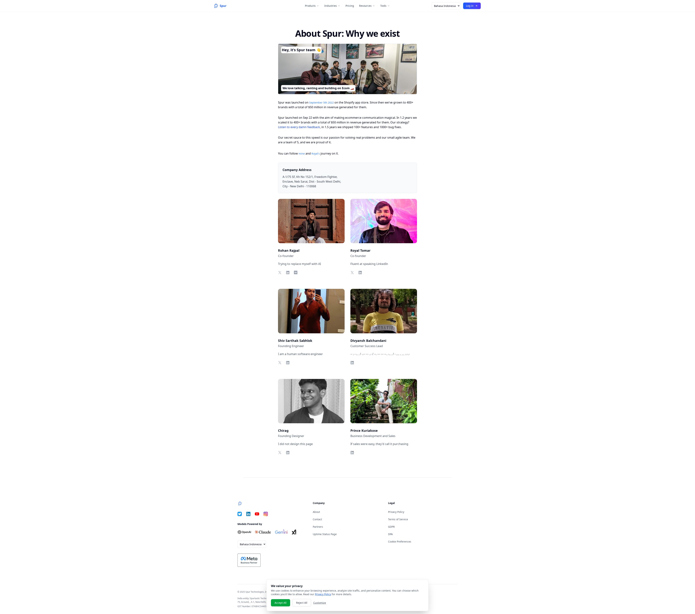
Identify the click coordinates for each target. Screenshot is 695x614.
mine (302, 153)
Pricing (350, 5)
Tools (383, 5)
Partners (318, 526)
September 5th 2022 (321, 102)
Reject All (301, 602)
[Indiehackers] (295, 272)
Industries (330, 5)
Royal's (315, 153)
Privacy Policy (396, 512)
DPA (390, 534)
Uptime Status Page (325, 534)
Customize (319, 602)
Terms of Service (398, 519)
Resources (365, 5)
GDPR (391, 526)
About (316, 512)
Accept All (281, 602)
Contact (317, 519)
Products (310, 5)
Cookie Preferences (399, 541)
